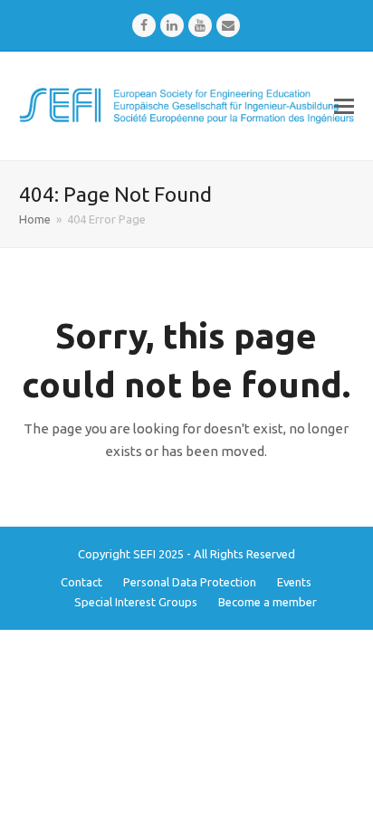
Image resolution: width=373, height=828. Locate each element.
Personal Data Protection (189, 582)
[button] (344, 105)
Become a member (267, 601)
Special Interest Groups (135, 601)
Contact (81, 582)
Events (294, 582)
